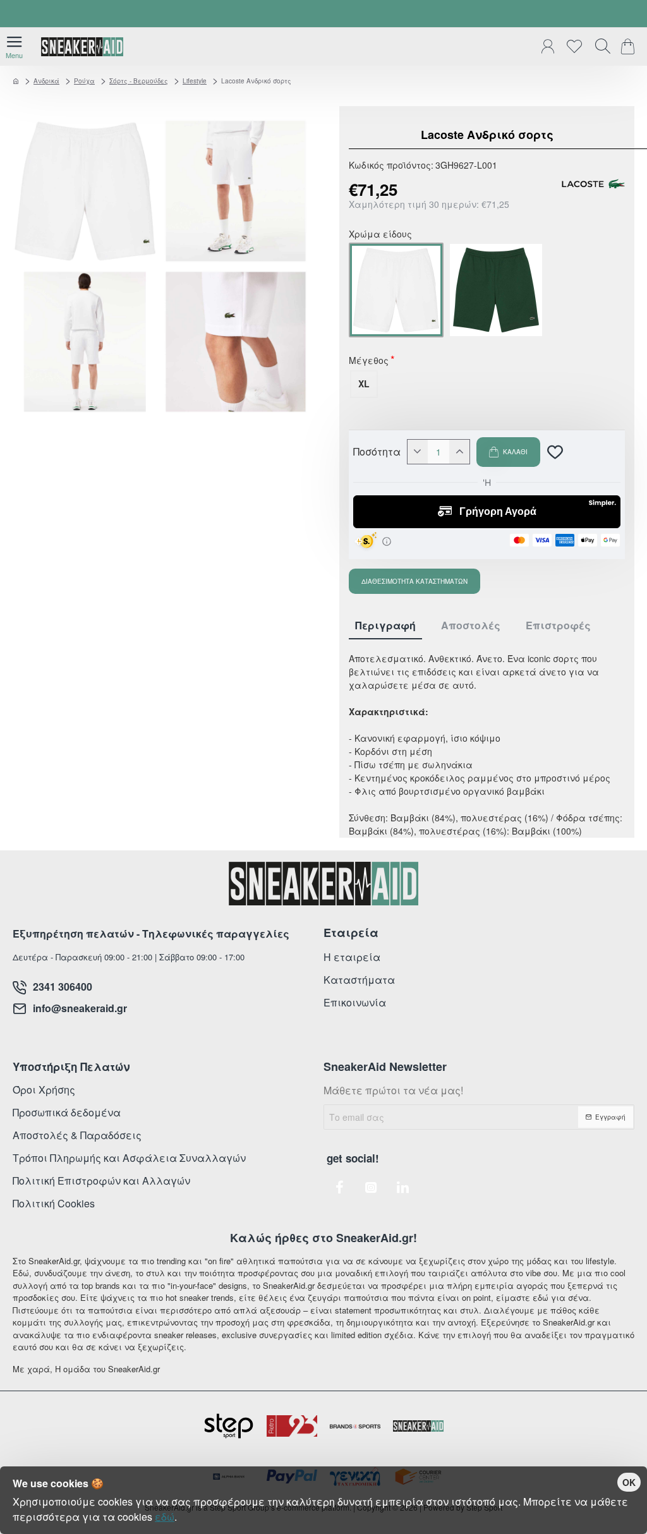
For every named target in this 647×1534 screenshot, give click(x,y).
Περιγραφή (385, 625)
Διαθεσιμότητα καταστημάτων (414, 581)
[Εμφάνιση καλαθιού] (629, 47)
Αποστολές (470, 625)
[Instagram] (371, 1187)
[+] (459, 452)
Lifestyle (195, 80)
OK (629, 1482)
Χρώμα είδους (380, 235)
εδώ (164, 1516)
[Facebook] (339, 1187)
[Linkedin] (402, 1187)
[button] (508, 452)
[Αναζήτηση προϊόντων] (599, 47)
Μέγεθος (369, 361)
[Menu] (14, 47)
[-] (418, 452)
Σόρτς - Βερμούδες (138, 80)
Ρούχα (84, 80)
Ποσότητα (377, 451)
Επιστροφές (558, 625)
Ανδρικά (46, 80)
